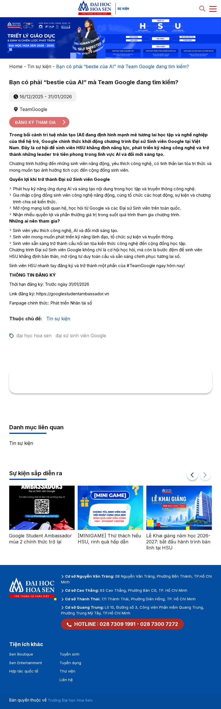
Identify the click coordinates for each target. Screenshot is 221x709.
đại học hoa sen (34, 335)
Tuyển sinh (69, 654)
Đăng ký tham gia (35, 122)
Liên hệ (66, 679)
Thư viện (67, 671)
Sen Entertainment (25, 662)
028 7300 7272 (159, 624)
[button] (192, 475)
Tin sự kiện (39, 66)
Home (15, 66)
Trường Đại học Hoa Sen (70, 700)
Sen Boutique (21, 654)
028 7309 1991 (118, 624)
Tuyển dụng (70, 662)
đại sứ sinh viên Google (81, 335)
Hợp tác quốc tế (23, 671)
